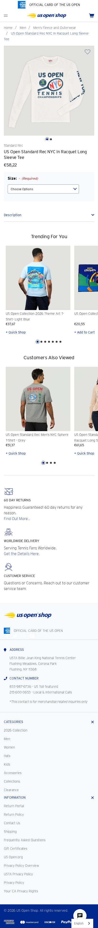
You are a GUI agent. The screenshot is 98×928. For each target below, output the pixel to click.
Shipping (10, 831)
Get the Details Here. (21, 554)
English (78, 923)
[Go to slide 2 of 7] (41, 342)
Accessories (12, 773)
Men (23, 28)
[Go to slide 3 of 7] (45, 342)
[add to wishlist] (87, 53)
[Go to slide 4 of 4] (55, 463)
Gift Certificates (15, 848)
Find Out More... (17, 519)
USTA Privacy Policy (18, 874)
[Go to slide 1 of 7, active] (38, 342)
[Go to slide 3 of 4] (51, 463)
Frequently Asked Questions (24, 840)
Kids (7, 764)
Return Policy (14, 814)
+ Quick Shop (16, 332)
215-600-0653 (20, 692)
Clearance (11, 790)
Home (8, 28)
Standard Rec (13, 145)
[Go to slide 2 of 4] (47, 463)
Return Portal (14, 806)
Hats (7, 756)
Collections (12, 781)
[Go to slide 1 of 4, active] (43, 463)
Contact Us (12, 823)
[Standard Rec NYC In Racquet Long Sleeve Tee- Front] (49, 91)
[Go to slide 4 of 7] (49, 342)
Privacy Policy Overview (21, 865)
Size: (23, 178)
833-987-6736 (20, 686)
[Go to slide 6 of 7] (57, 342)
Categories (13, 722)
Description (12, 215)
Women (9, 747)
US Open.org (13, 857)
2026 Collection (15, 730)
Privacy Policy (14, 882)
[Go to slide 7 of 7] (60, 342)
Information (15, 797)
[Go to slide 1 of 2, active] (47, 139)
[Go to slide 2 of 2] (51, 139)
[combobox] (82, 923)
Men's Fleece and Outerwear (54, 28)
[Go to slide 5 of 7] (53, 342)
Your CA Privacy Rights (21, 891)
